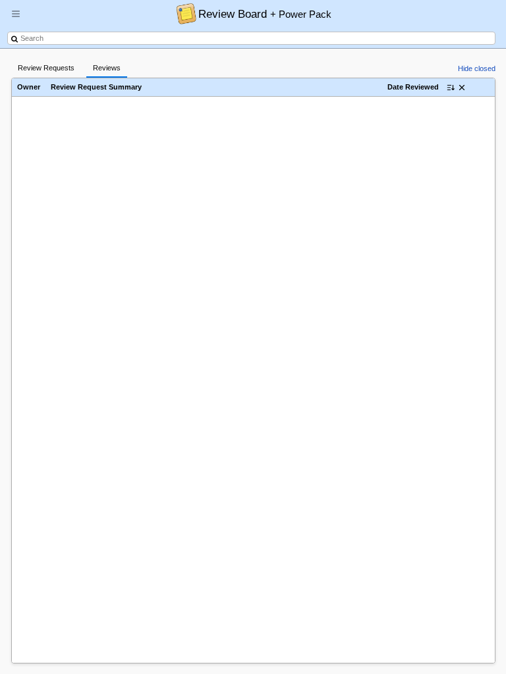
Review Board (264, 14)
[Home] (182, 13)
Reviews (107, 68)
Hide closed (476, 68)
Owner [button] (28, 87)
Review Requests (46, 68)
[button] (16, 19)
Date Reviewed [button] (413, 87)
